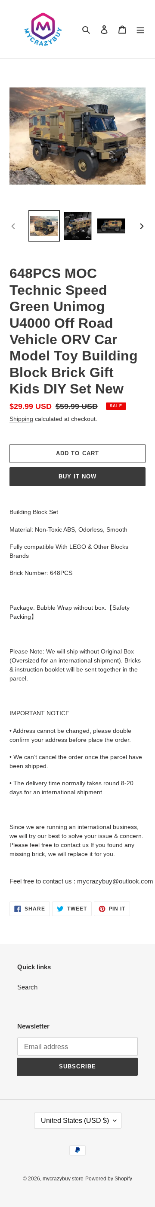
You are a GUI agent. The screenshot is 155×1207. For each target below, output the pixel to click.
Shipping (21, 418)
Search (27, 987)
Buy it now (77, 476)
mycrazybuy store (63, 1179)
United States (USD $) (75, 1120)
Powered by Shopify (108, 1179)
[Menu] (140, 29)
